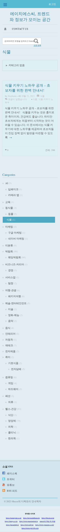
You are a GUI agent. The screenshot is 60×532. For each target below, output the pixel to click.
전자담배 (16, 369)
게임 (10, 383)
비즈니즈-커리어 (14, 264)
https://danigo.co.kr (11, 521)
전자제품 (10, 351)
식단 (10, 415)
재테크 (9, 345)
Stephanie (12, 95)
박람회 (9, 251)
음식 (7, 327)
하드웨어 (13, 389)
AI (6, 183)
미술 (10, 309)
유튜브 (11, 485)
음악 (10, 320)
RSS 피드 (12, 490)
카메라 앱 (13, 195)
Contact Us (20, 28)
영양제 (12, 420)
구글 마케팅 (15, 232)
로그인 (52, 4)
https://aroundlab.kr (12, 525)
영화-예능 (13, 315)
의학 (10, 426)
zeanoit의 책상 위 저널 (47, 521)
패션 (7, 396)
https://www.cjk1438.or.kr (30, 528)
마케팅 (9, 226)
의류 (10, 402)
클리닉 (12, 432)
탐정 (10, 283)
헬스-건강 (10, 408)
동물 (10, 213)
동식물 (9, 207)
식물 (42, 95)
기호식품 (13, 363)
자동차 (9, 339)
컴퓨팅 (9, 377)
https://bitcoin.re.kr (48, 518)
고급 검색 (37, 45)
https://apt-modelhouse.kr (31, 518)
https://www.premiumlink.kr (28, 521)
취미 (7, 357)
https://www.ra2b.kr (27, 525)
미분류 (9, 245)
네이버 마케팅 (16, 238)
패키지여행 (14, 296)
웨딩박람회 (14, 257)
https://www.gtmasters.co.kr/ (44, 525)
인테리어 (10, 333)
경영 (10, 270)
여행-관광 (10, 290)
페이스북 (12, 473)
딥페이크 (13, 189)
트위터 (11, 479)
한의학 (12, 438)
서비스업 (10, 277)
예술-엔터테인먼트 (16, 303)
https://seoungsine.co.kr (13, 518)
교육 (7, 202)
